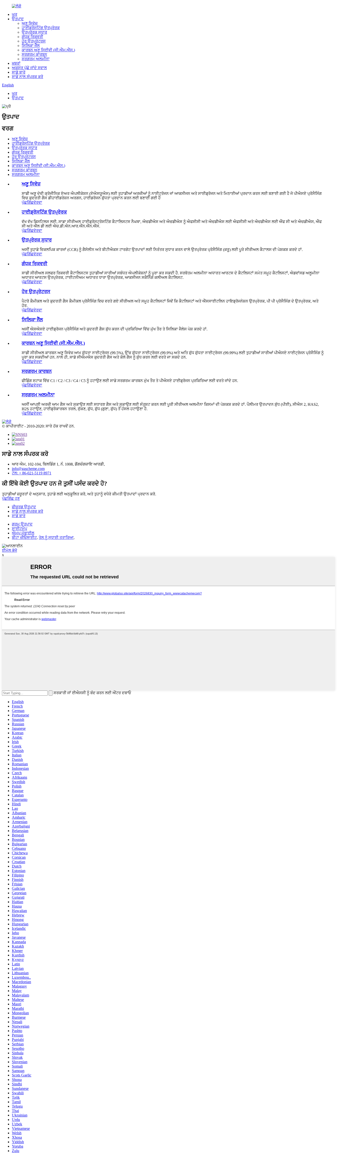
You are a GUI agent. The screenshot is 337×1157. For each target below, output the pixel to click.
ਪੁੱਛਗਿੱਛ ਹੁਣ (11, 498)
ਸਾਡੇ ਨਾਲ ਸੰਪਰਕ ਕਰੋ (27, 77)
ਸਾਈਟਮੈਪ (19, 529)
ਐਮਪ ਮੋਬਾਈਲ (23, 533)
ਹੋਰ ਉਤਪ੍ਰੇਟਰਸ (34, 41)
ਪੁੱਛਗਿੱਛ (28, 202)
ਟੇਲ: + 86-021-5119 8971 (31, 473)
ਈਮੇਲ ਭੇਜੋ (9, 550)
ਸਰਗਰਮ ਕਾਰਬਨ (34, 54)
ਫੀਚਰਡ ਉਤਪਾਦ (24, 507)
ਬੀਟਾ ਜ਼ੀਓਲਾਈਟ (24, 537)
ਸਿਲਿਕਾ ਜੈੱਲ (31, 45)
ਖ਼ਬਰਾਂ (16, 63)
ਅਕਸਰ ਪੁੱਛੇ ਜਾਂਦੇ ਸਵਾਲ (29, 68)
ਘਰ (14, 14)
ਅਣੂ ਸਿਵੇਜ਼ (29, 23)
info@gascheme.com (28, 469)
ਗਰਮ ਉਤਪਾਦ (22, 524)
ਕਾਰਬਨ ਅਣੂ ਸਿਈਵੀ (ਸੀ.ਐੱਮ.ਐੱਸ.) (48, 50)
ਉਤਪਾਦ (18, 19)
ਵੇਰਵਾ (38, 202)
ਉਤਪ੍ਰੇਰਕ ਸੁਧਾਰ (34, 32)
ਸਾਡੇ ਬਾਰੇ (18, 72)
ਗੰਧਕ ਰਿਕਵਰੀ (32, 37)
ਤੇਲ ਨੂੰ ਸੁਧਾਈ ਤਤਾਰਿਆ (56, 537)
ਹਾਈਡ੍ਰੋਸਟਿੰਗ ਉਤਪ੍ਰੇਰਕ (41, 28)
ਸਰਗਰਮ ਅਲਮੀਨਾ (36, 59)
